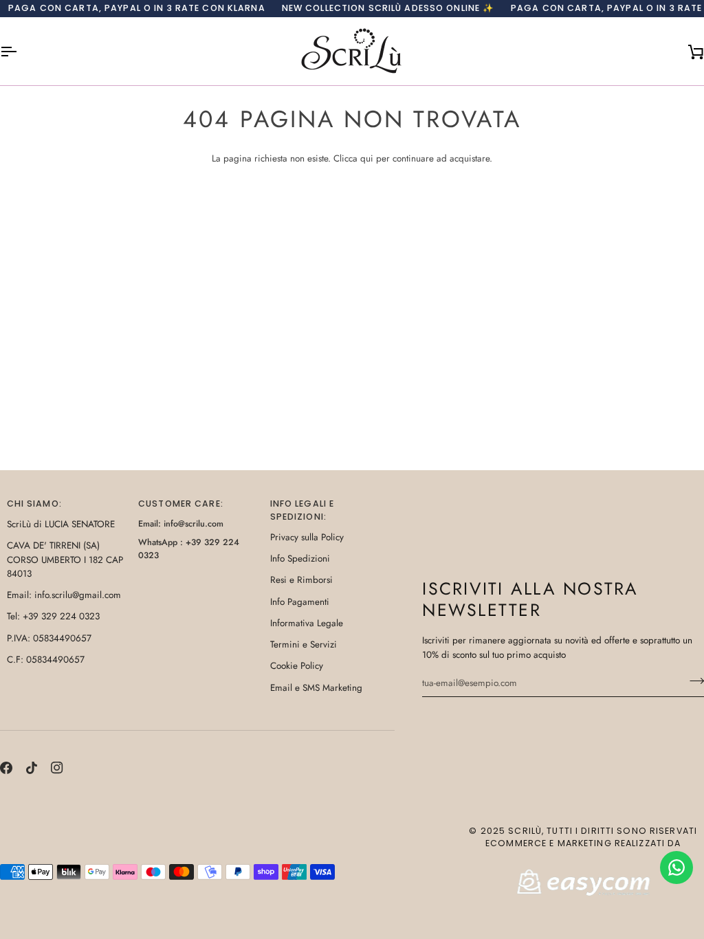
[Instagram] (57, 768)
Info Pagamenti (299, 601)
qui (366, 158)
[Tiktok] (31, 768)
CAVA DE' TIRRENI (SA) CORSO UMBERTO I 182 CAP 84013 (65, 559)
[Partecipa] (692, 681)
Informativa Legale (306, 623)
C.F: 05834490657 (46, 659)
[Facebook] (6, 768)
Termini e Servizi (303, 644)
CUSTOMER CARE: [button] (180, 503)
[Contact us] (676, 867)
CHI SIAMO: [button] (34, 503)
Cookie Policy (296, 665)
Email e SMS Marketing (316, 687)
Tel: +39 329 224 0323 (53, 616)
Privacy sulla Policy (307, 537)
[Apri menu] (20, 51)
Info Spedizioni (300, 558)
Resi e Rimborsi (301, 579)
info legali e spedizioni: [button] (302, 510)
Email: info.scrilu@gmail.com (64, 594)
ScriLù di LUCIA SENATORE (61, 524)
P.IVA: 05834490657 (49, 638)
